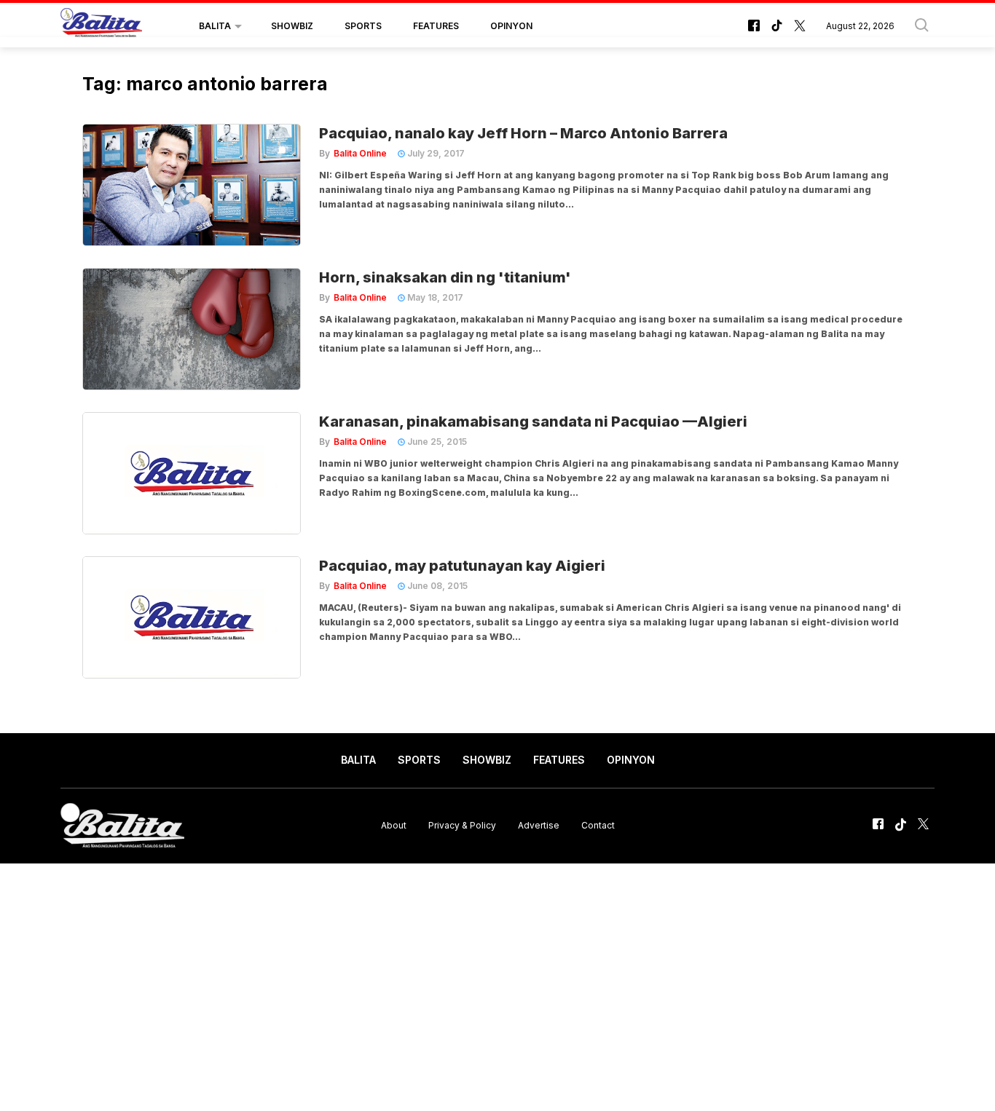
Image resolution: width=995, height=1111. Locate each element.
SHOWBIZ (292, 25)
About (393, 825)
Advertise (538, 825)
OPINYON (511, 25)
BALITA (215, 25)
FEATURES (436, 25)
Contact (598, 825)
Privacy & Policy (462, 825)
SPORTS (363, 25)
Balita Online (360, 153)
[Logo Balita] (101, 26)
